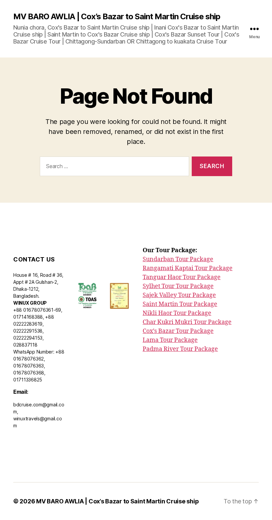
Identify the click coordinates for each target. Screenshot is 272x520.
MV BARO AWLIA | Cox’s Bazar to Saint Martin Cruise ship (116, 17)
